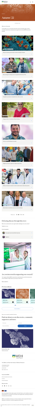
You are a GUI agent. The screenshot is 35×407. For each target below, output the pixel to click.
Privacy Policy (24, 404)
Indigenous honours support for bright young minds (12, 163)
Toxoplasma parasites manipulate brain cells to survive (13, 96)
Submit (25, 325)
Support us (7, 236)
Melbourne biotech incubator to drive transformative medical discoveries (16, 185)
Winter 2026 (5, 300)
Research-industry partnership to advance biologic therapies (14, 52)
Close (33, 405)
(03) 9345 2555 (4, 367)
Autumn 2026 (19, 300)
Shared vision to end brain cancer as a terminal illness (12, 207)
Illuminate (3, 13)
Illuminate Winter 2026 (5, 349)
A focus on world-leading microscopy (9, 141)
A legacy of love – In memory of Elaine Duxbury (11, 119)
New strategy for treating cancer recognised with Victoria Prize (14, 74)
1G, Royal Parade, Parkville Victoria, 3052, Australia (5, 366)
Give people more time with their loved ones (13, 232)
